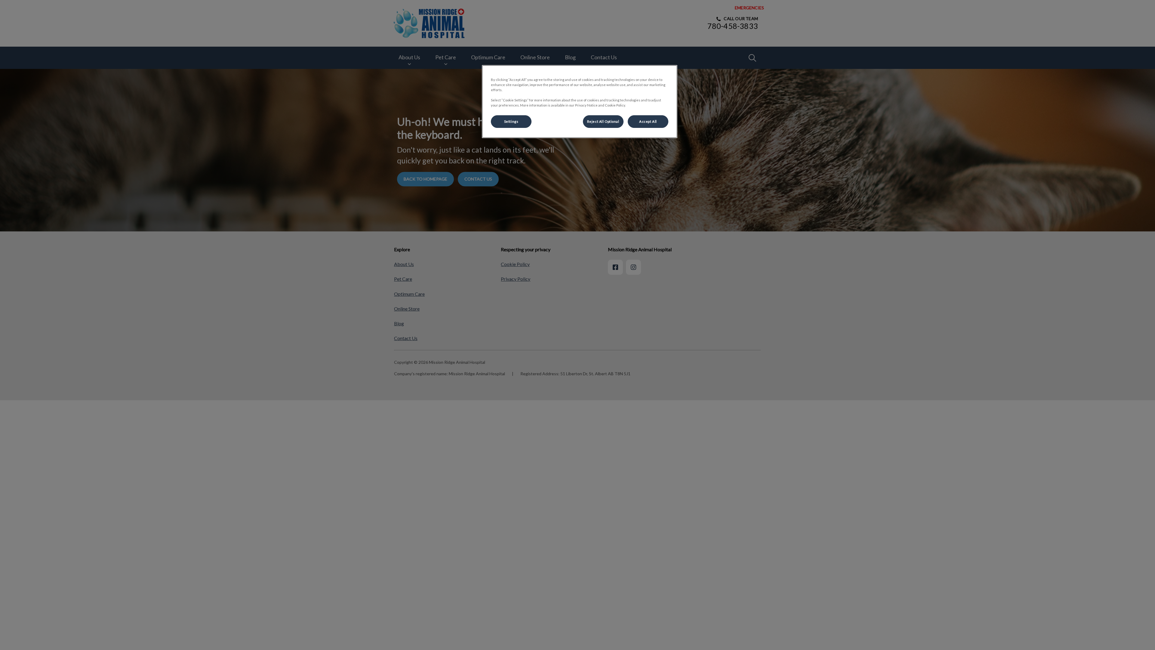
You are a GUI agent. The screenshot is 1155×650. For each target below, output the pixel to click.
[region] (579, 101)
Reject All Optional (603, 121)
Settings (511, 121)
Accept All (648, 121)
